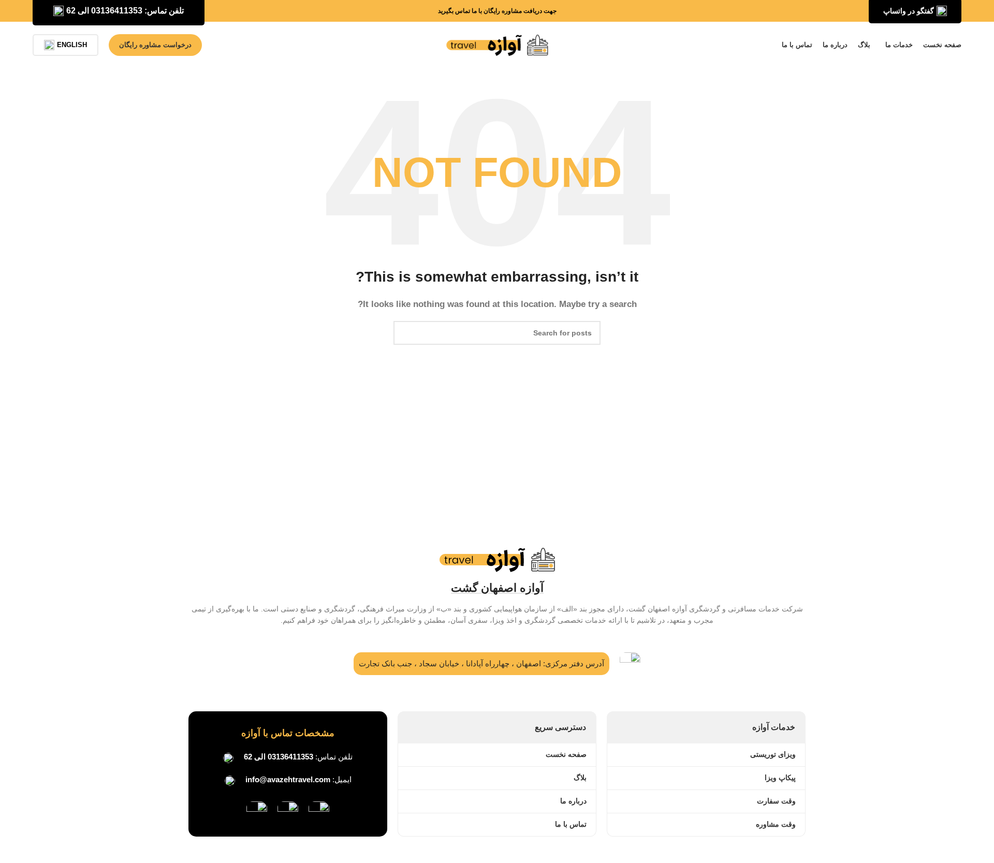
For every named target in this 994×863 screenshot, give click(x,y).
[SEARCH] (405, 333)
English (72, 45)
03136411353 (290, 756)
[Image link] (319, 811)
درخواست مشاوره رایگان (155, 45)
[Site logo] (497, 44)
